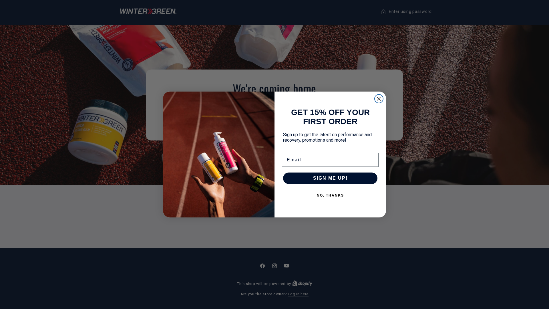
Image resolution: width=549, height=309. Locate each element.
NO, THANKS (330, 195)
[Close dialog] (379, 98)
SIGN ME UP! (330, 178)
